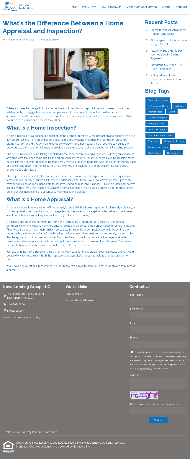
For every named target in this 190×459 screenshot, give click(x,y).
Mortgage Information (142, 7)
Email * (134, 323)
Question (135, 375)
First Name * (137, 294)
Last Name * (137, 309)
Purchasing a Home (49, 39)
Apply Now (89, 7)
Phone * (135, 337)
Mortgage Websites (28, 446)
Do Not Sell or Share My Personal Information (30, 432)
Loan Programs (111, 7)
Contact (181, 7)
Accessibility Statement (80, 300)
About (166, 7)
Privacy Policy (74, 293)
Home (73, 7)
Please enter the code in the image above (155, 404)
